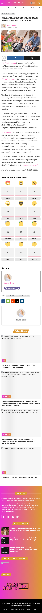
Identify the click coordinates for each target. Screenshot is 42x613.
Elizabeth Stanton (23, 295)
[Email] (18, 288)
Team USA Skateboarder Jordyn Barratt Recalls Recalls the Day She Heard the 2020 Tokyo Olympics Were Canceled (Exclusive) (20, 403)
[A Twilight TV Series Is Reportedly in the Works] (21, 461)
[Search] (39, 2)
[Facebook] (3, 516)
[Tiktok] (18, 516)
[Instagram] (8, 516)
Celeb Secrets (12, 603)
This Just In (11, 295)
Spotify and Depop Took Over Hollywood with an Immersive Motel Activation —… (23, 549)
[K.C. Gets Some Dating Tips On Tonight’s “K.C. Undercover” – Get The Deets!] (21, 349)
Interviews (6, 13)
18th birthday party (8, 79)
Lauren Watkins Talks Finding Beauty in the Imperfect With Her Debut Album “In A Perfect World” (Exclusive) (18, 441)
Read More (10, 511)
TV (13, 13)
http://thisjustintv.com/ (29, 165)
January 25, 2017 (12, 27)
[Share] (15, 58)
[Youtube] (13, 516)
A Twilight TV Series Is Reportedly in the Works (19, 477)
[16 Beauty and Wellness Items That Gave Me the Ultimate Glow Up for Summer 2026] (5, 531)
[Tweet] (32, 58)
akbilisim (28, 605)
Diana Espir (11, 25)
